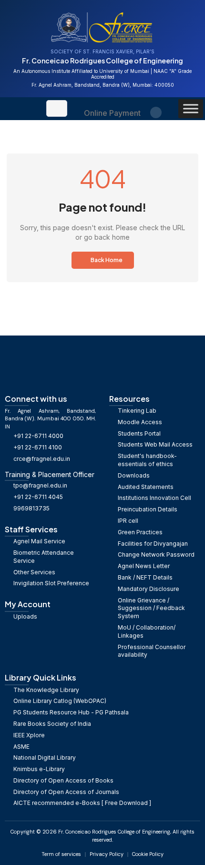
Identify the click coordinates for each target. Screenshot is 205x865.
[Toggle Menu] (190, 108)
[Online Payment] (112, 102)
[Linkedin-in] (156, 112)
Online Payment (112, 113)
